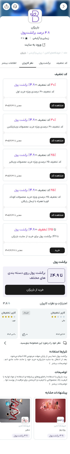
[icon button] (63, 6)
